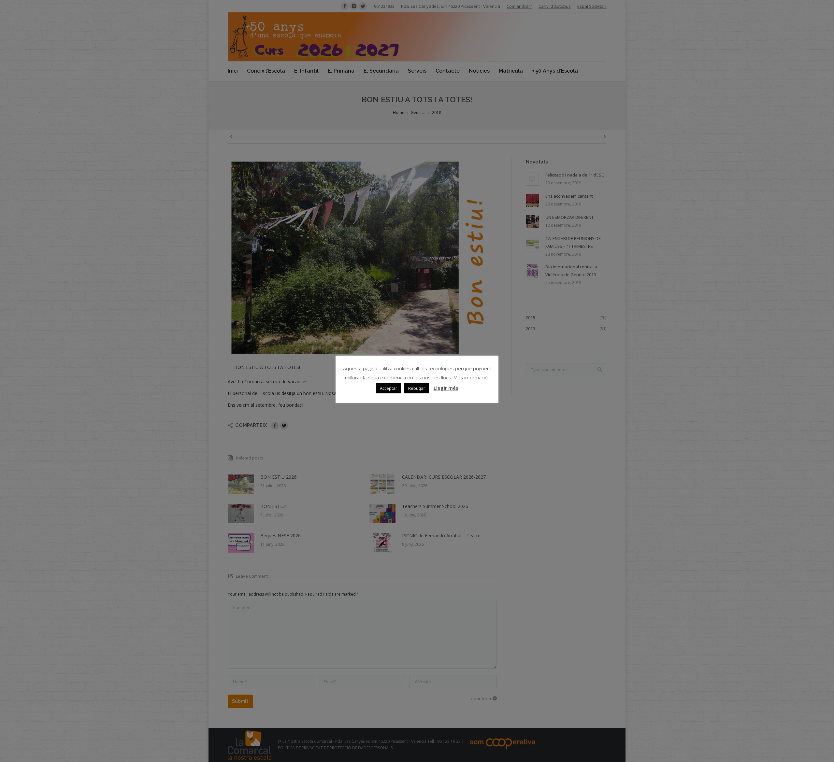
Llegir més (446, 388)
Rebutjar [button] (416, 388)
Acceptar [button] (388, 388)
